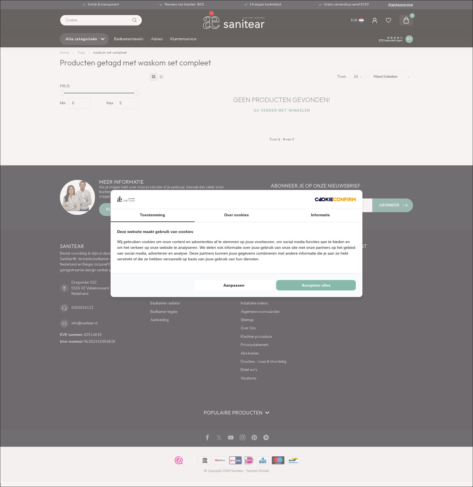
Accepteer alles (316, 285)
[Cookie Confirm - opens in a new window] (335, 199)
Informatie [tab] (320, 215)
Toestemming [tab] (152, 215)
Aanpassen (233, 285)
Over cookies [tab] (236, 215)
